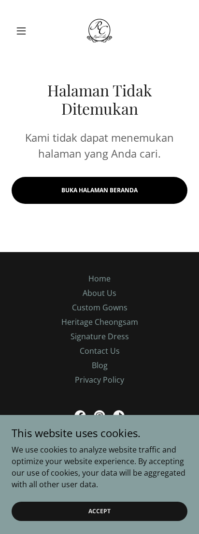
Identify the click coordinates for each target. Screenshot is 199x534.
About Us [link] (99, 293)
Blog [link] (100, 365)
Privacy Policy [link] (99, 379)
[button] (25, 30)
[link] (99, 31)
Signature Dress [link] (100, 336)
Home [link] (99, 278)
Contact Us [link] (100, 351)
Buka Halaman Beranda (99, 190)
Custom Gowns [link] (100, 307)
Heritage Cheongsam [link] (99, 322)
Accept (99, 511)
